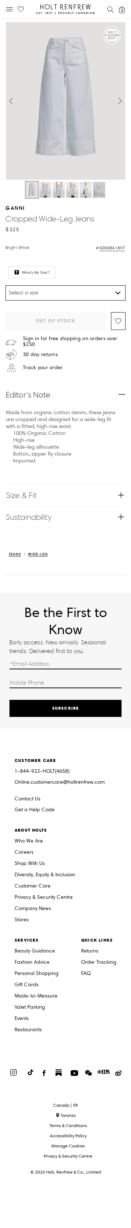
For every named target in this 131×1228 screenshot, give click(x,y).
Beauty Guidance (35, 951)
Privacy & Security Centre (44, 897)
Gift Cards (27, 985)
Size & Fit (21, 495)
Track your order (43, 368)
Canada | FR (65, 1105)
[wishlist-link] (20, 9)
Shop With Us (30, 863)
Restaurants (28, 1030)
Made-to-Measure (36, 996)
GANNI (15, 207)
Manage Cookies (68, 1146)
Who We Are (29, 841)
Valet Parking (30, 1007)
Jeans (15, 554)
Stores (22, 920)
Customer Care (33, 886)
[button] (11, 101)
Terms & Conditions (68, 1125)
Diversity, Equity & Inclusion (45, 875)
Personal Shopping (37, 973)
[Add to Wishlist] (118, 321)
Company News (33, 908)
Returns (89, 951)
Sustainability (28, 517)
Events (22, 1018)
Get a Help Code (35, 810)
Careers (24, 852)
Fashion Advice (32, 962)
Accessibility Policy (68, 1135)
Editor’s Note (28, 395)
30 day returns (40, 355)
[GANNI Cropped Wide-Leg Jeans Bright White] (32, 190)
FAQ (86, 973)
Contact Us (27, 799)
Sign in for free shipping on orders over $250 (70, 341)
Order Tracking (98, 962)
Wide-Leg (38, 554)
